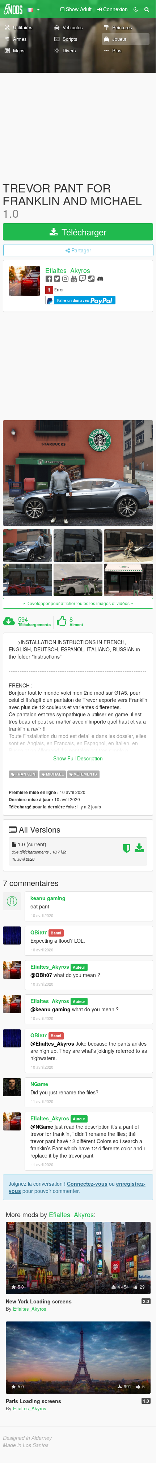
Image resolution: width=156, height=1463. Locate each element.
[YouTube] (73, 278)
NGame (39, 1084)
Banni (56, 932)
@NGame (41, 1126)
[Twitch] (83, 278)
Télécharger (82, 231)
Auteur (79, 967)
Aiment (76, 624)
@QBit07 (41, 974)
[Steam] (91, 278)
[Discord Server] (100, 278)
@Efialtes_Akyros (52, 1043)
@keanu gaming (50, 1009)
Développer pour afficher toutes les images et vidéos (78, 603)
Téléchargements (34, 624)
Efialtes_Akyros (67, 270)
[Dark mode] (136, 9)
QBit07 (38, 932)
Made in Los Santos (26, 1445)
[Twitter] (57, 278)
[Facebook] (48, 278)
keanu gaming (48, 898)
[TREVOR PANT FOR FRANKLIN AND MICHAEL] (78, 473)
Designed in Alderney (27, 1437)
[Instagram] (65, 278)
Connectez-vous (87, 1183)
